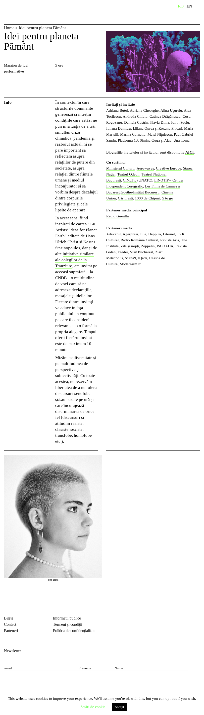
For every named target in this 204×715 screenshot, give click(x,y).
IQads (142, 258)
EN (189, 6)
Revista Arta (169, 240)
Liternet (169, 234)
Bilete (8, 618)
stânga (126, 468)
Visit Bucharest (141, 252)
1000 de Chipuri (147, 198)
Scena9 (130, 258)
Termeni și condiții (67, 624)
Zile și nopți (130, 246)
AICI (189, 152)
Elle (143, 234)
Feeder (123, 252)
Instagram (119, 627)
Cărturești (125, 198)
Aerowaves (145, 168)
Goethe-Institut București (140, 192)
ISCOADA (165, 246)
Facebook (106, 627)
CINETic (130, 180)
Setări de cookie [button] (93, 707)
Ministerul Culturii (120, 168)
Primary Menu (200, 7)
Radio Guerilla (117, 216)
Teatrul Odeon (128, 174)
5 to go (167, 198)
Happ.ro (154, 234)
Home (9, 27)
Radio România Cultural (139, 240)
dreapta (193, 466)
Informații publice (67, 618)
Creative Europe (168, 168)
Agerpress (130, 234)
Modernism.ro (131, 264)
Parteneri (11, 630)
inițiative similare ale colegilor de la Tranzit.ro (74, 260)
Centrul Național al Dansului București (20, 13)
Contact (10, 624)
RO (181, 6)
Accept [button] (119, 707)
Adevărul (113, 234)
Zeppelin (148, 246)
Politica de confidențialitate (74, 630)
